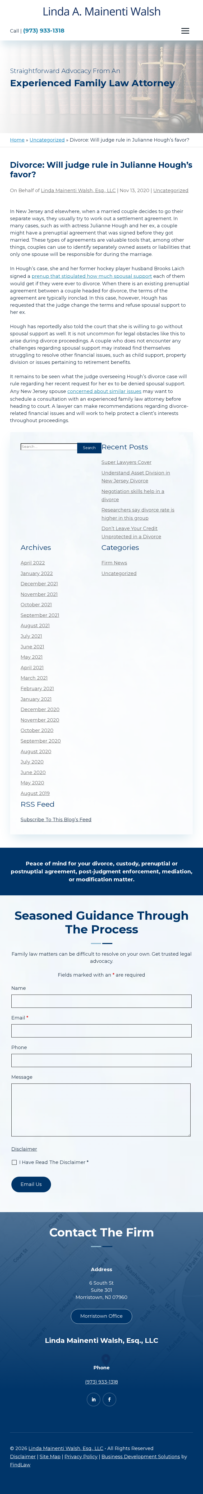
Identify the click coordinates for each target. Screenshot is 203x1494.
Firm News (114, 563)
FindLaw (20, 1465)
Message (22, 1077)
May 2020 (32, 783)
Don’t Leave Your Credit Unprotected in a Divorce (131, 533)
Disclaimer (24, 1149)
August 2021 (35, 626)
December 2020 (40, 709)
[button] (185, 30)
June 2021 (32, 647)
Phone (19, 1047)
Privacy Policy (81, 1457)
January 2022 (37, 573)
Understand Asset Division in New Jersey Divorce (136, 477)
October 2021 (36, 605)
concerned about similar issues (104, 391)
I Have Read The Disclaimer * (54, 1162)
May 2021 (32, 657)
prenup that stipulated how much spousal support (92, 276)
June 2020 (33, 772)
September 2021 (40, 615)
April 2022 (33, 563)
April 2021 (32, 668)
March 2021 (34, 678)
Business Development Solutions (141, 1457)
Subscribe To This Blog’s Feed (56, 820)
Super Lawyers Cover (126, 462)
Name (18, 988)
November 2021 (39, 594)
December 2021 (39, 584)
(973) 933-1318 (43, 30)
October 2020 (37, 730)
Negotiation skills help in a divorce (133, 496)
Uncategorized (170, 190)
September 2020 (41, 741)
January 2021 (36, 699)
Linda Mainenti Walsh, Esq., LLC (78, 190)
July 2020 (32, 762)
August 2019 (35, 793)
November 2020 (40, 720)
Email (19, 1018)
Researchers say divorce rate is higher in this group (138, 514)
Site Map (50, 1457)
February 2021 (37, 689)
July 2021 (31, 636)
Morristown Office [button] (101, 1316)
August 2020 (36, 752)
